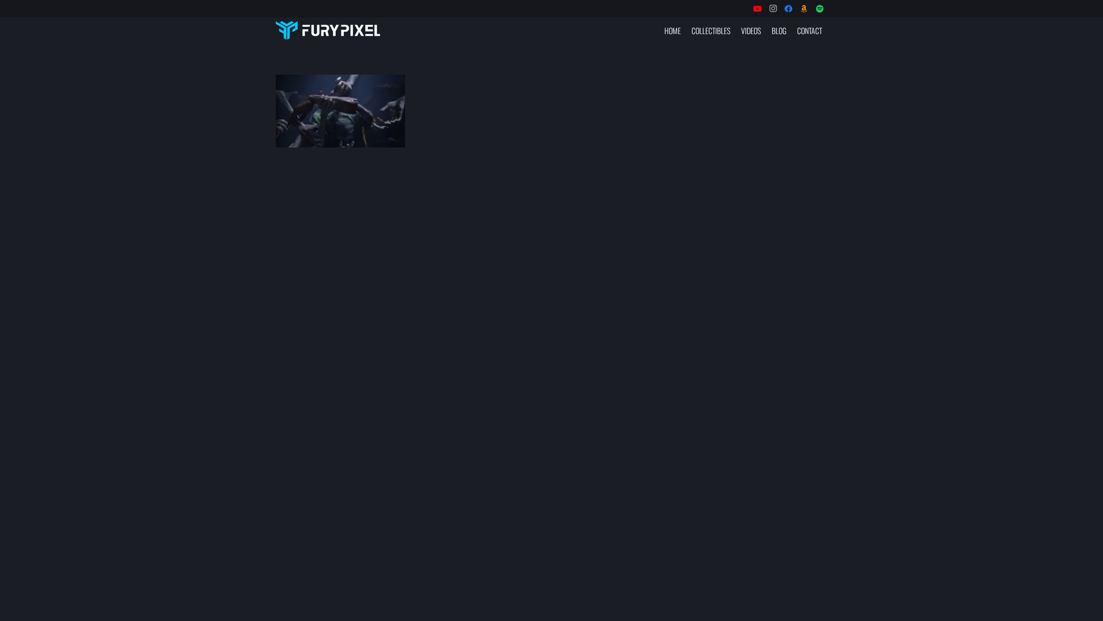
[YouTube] (757, 8)
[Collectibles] (804, 8)
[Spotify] (819, 8)
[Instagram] (773, 8)
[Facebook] (788, 8)
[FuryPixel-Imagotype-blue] (328, 30)
